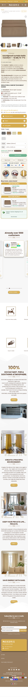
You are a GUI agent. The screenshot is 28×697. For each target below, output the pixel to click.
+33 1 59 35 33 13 (8, 646)
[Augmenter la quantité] (7, 155)
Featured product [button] (7, 662)
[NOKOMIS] (14, 5)
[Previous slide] (2, 45)
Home (2, 9)
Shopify (10, 674)
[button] (4, 5)
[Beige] (14, 133)
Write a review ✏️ (14, 292)
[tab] (6, 288)
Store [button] (3, 655)
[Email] (19, 669)
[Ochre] (19, 133)
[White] (3, 138)
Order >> (14, 485)
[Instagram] (11, 669)
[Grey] (3, 133)
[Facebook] (9, 669)
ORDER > (14, 400)
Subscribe (23, 630)
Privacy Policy (17, 634)
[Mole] (8, 133)
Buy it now (7, 160)
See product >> (14, 274)
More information (14, 216)
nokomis (6, 648)
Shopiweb (14, 675)
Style (3, 143)
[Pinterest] (14, 669)
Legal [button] (3, 658)
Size (3, 147)
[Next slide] (26, 45)
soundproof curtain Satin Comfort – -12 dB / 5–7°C (19, 189)
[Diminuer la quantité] (2, 155)
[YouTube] (16, 669)
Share (24, 11)
